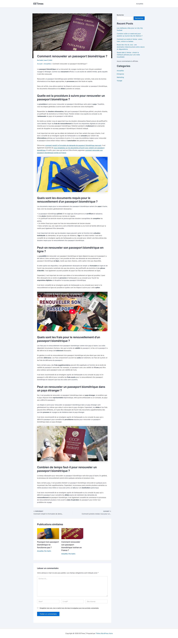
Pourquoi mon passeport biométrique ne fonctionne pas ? (48, 545)
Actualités (139, 4)
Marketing (120, 77)
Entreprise (120, 74)
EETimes (38, 3)
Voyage (119, 81)
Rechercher (120, 15)
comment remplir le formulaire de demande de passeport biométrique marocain (73, 145)
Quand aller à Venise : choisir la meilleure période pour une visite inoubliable (128, 55)
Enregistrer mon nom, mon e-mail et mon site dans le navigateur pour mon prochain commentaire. (69, 608)
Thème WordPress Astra (104, 633)
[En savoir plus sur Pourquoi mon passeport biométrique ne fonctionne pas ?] (48, 533)
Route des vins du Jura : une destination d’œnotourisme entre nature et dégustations (131, 47)
